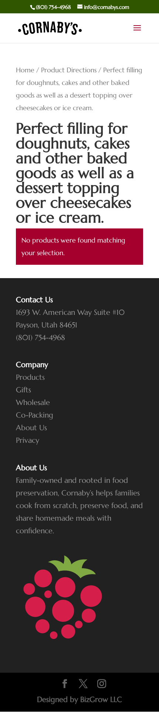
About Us (31, 427)
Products (30, 377)
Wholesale (33, 402)
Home (25, 70)
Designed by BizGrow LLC (79, 699)
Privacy (27, 440)
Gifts (23, 390)
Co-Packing (34, 415)
